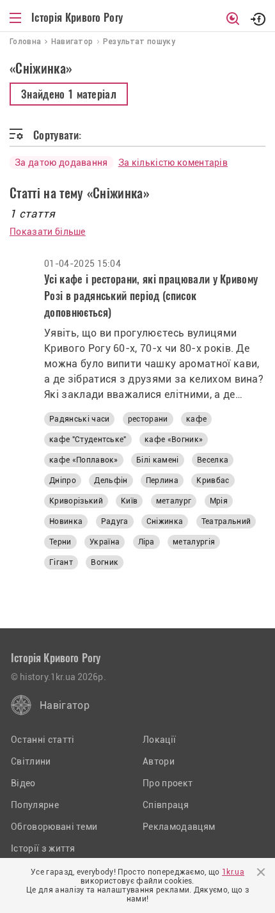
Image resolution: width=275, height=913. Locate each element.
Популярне (35, 805)
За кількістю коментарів (173, 162)
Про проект (167, 783)
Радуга (115, 521)
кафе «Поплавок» (83, 460)
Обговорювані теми (54, 827)
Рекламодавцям (179, 827)
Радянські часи (79, 419)
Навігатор (65, 705)
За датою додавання (61, 162)
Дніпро (62, 480)
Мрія (219, 500)
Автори (159, 761)
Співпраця (166, 805)
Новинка (65, 521)
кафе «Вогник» (174, 439)
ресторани (148, 419)
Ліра (146, 541)
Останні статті (42, 739)
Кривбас (212, 480)
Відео (23, 783)
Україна (105, 541)
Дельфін (110, 480)
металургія (194, 541)
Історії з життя (43, 848)
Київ (129, 500)
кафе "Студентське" (88, 439)
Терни (60, 541)
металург (174, 500)
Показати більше (48, 231)
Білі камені (157, 460)
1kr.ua (233, 872)
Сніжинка (165, 521)
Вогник (104, 562)
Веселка (212, 460)
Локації (159, 739)
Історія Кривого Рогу (77, 17)
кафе (196, 419)
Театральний (226, 521)
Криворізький (76, 500)
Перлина (162, 480)
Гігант (61, 562)
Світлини (31, 761)
